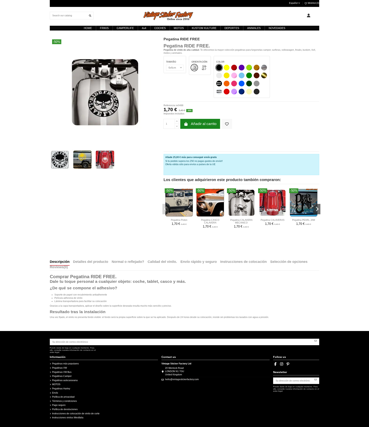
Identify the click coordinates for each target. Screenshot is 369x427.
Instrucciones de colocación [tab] (243, 262)
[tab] (59, 268)
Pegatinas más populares (65, 363)
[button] (165, 209)
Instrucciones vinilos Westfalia (67, 417)
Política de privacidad (63, 397)
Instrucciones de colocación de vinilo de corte (76, 413)
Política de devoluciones (65, 409)
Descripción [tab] (60, 262)
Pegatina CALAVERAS (272, 220)
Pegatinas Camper (62, 376)
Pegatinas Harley (61, 388)
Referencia (169, 105)
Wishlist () (313, 3)
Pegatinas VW (59, 368)
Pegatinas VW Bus (61, 372)
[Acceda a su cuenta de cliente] (308, 15)
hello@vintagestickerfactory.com (182, 379)
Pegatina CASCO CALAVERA (210, 221)
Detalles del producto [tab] (90, 262)
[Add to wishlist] (227, 124)
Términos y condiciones (64, 401)
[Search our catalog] (90, 15)
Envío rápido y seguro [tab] (198, 262)
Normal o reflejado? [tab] (128, 262)
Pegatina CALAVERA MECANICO (241, 221)
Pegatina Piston (179, 220)
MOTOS (56, 384)
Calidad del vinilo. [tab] (162, 262)
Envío (55, 392)
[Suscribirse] (315, 340)
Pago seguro (59, 405)
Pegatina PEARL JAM (303, 220)
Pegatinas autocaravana (65, 380)
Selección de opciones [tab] (289, 262)
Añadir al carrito (204, 124)
